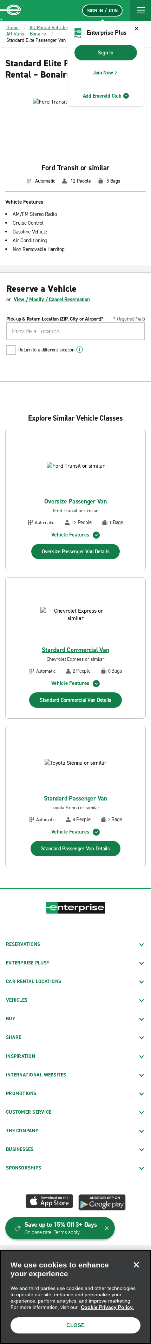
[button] (140, 10)
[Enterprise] (10, 10)
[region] (75, 1297)
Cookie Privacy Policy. (107, 1307)
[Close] (136, 1264)
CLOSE (75, 1325)
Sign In (105, 52)
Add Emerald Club (102, 95)
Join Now (103, 72)
